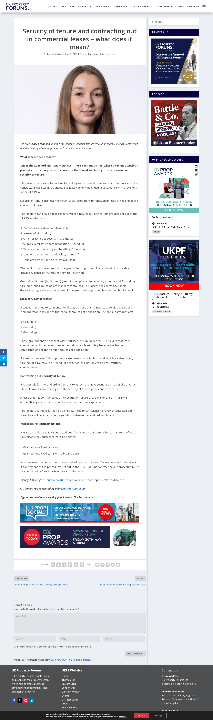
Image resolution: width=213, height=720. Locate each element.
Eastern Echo (69, 684)
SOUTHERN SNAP (99, 6)
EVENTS (179, 6)
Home (65, 676)
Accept (141, 715)
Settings (158, 715)
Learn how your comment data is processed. (72, 659)
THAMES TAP (119, 6)
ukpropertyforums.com (69, 488)
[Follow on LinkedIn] (31, 700)
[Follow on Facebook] (14, 700)
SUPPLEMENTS (163, 6)
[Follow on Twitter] (20, 700)
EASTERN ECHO (57, 6)
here (90, 497)
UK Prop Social (70, 699)
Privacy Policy (69, 707)
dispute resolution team (58, 480)
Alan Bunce (59, 54)
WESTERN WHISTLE (141, 6)
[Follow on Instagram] (25, 700)
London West (69, 687)
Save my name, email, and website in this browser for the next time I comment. (54, 646)
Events (65, 695)
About (65, 703)
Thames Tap (85, 54)
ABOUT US (193, 6)
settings (122, 716)
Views (95, 54)
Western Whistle (71, 691)
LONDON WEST (77, 6)
